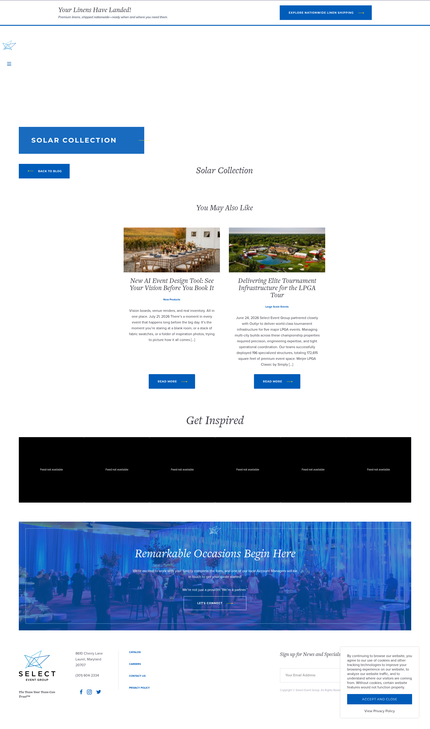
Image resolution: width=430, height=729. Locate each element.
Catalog (135, 652)
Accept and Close (379, 699)
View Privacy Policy (379, 711)
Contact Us (137, 675)
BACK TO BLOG (50, 171)
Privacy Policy (139, 687)
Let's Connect (209, 603)
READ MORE (167, 381)
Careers (135, 664)
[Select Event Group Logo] (9, 45)
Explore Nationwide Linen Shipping (321, 12)
